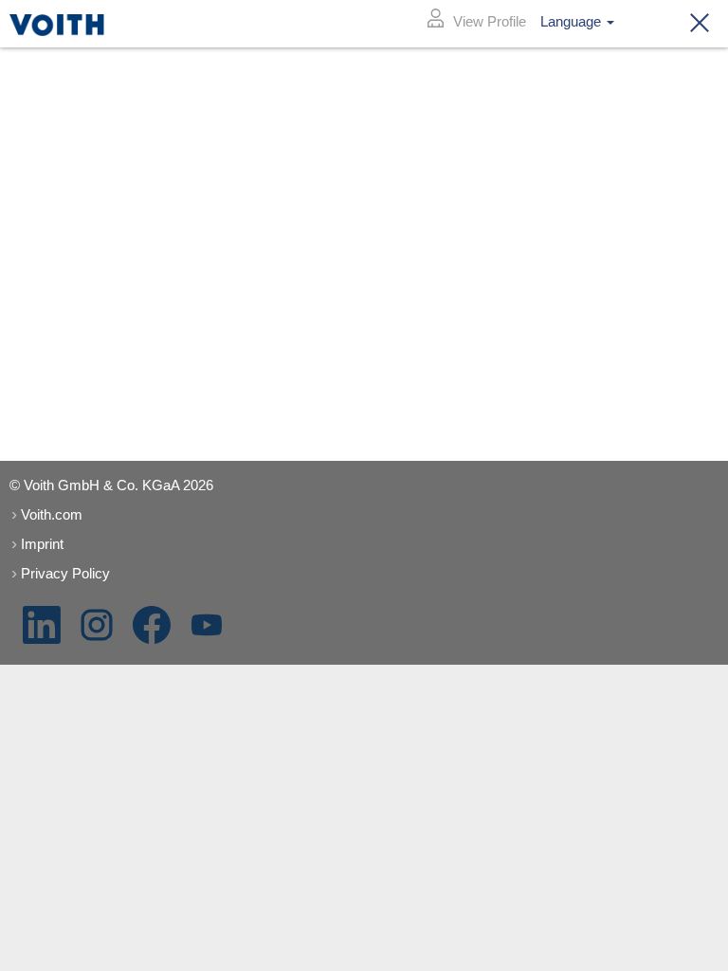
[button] (693, 23)
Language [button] (572, 21)
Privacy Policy (65, 573)
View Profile (489, 21)
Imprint (42, 544)
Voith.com (51, 514)
